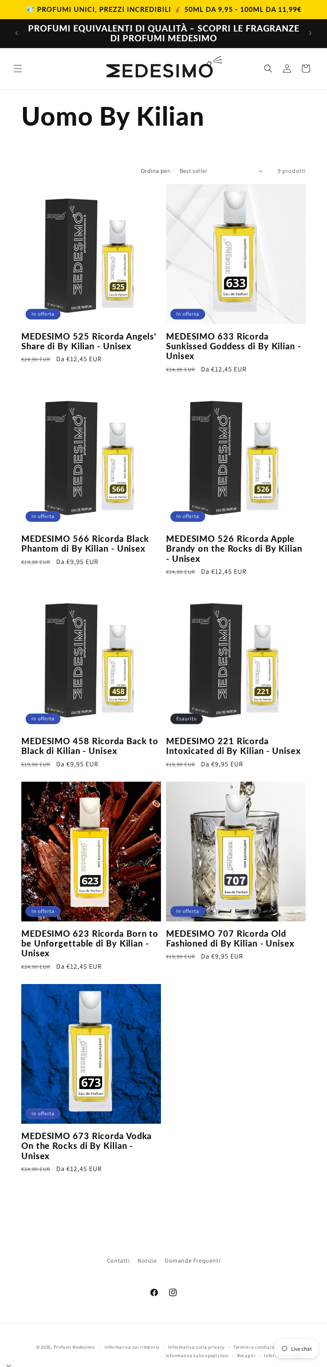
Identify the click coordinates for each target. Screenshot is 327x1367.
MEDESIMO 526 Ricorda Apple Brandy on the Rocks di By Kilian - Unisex (234, 549)
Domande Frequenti (192, 1260)
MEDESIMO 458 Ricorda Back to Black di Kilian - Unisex (89, 746)
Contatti (118, 1260)
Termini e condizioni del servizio (269, 1347)
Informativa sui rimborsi (132, 1347)
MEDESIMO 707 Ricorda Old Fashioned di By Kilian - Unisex (230, 938)
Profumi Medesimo (74, 1347)
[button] (18, 68)
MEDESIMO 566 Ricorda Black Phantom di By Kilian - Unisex (85, 543)
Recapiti (246, 1355)
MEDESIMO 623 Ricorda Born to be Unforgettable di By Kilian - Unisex (89, 943)
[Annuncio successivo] (310, 33)
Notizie (147, 1260)
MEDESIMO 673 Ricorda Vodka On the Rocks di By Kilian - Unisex (86, 1146)
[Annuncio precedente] (16, 33)
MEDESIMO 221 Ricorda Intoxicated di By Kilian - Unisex (233, 746)
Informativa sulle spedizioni (197, 1355)
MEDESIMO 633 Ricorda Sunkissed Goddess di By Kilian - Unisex (233, 346)
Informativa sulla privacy (196, 1347)
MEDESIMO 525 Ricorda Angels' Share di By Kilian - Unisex (88, 341)
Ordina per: (156, 171)
